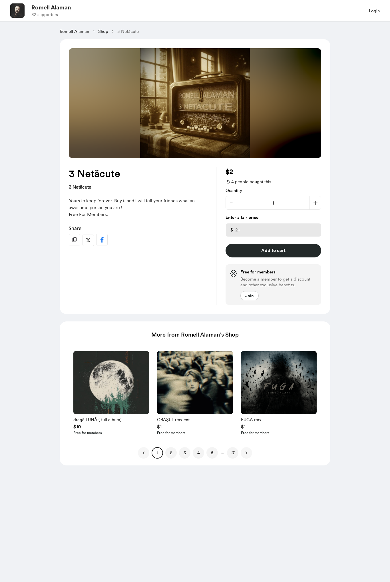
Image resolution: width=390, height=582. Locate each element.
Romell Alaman (51, 7)
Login (374, 10)
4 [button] (198, 452)
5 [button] (212, 452)
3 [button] (185, 452)
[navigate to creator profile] (17, 10)
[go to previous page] (143, 453)
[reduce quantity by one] (231, 202)
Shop (103, 31)
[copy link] (74, 239)
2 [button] (171, 452)
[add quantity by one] (315, 202)
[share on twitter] (88, 240)
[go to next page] (246, 453)
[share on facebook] (102, 239)
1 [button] (157, 452)
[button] (111, 394)
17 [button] (233, 452)
